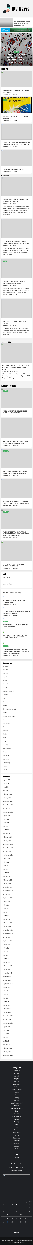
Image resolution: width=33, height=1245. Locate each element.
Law (4, 720)
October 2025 (7, 808)
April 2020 (6, 1041)
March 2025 (6, 834)
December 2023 (7, 887)
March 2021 (6, 1005)
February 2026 (7, 794)
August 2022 (6, 944)
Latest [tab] (11, 593)
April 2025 (6, 830)
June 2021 (6, 994)
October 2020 (7, 1019)
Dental (5, 680)
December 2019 (7, 1055)
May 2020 (5, 1037)
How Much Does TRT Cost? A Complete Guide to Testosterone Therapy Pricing (16, 502)
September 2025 (8, 812)
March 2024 (6, 876)
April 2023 (6, 916)
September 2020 (8, 1023)
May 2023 (5, 912)
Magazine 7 (12, 1242)
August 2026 (6, 780)
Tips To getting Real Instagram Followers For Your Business (14, 282)
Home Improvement (9, 709)
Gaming (16, 51)
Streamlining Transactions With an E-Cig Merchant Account (16, 201)
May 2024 (5, 869)
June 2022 (6, 951)
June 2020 (6, 1034)
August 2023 (6, 901)
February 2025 (7, 837)
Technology (6, 763)
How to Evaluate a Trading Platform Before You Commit (15, 626)
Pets (4, 741)
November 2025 (8, 805)
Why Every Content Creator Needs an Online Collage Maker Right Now (22, 23)
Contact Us (9, 1164)
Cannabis (5, 673)
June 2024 (6, 866)
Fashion (5, 688)
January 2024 (7, 884)
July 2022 (6, 948)
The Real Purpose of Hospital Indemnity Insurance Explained (16, 612)
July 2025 (6, 819)
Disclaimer (11, 1167)
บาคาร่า (16, 1158)
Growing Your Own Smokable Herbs (13, 169)
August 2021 (6, 987)
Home (16, 1164)
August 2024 (6, 858)
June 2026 (6, 787)
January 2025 (7, 841)
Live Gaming (6, 723)
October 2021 (7, 980)
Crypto (5, 621)
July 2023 (6, 905)
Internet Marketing (9, 716)
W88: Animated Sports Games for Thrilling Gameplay (14, 601)
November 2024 (8, 848)
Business (5, 670)
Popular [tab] (5, 593)
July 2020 (6, 1030)
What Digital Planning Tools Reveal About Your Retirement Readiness (15, 472)
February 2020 (7, 1048)
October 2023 (7, 894)
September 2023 (8, 898)
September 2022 (8, 941)
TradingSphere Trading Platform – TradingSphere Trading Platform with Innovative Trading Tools (16, 534)
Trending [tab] (17, 593)
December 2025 (7, 801)
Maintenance (7, 727)
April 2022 (6, 959)
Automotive (6, 666)
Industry (5, 713)
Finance (6, 451)
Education (6, 684)
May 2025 (5, 826)
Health (5, 705)
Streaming (6, 755)
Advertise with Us (16, 1171)
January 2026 (7, 798)
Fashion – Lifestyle (8, 691)
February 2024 (7, 880)
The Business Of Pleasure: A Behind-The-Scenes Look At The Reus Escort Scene (16, 242)
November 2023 (8, 891)
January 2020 (7, 1052)
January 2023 (7, 927)
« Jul (16, 1228)
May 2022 (5, 955)
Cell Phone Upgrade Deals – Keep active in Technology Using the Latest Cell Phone (15, 367)
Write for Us (19, 1167)
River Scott (14, 62)
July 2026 (6, 783)
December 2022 (7, 930)
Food (4, 698)
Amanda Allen (8, 120)
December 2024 (7, 844)
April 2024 (6, 873)
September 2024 (8, 855)
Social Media (7, 748)
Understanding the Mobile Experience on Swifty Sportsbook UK (17, 57)
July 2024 (6, 862)
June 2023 (6, 909)
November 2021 (8, 977)
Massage (5, 730)
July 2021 (6, 991)
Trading (5, 766)
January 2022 (7, 969)
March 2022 (6, 962)
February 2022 (7, 966)
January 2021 (7, 1012)
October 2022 (7, 937)
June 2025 (6, 823)
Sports (5, 752)
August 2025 (6, 816)
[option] (16, 22)
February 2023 (7, 923)
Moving (5, 734)
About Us (22, 1164)
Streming (6, 759)
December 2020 (7, 1016)
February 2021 (7, 1009)
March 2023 (6, 919)
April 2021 (6, 1002)
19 (12, 1218)
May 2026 (5, 791)
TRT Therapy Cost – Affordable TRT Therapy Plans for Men (15, 565)
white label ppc (7, 584)
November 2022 (8, 934)
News (5, 100)
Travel (5, 770)
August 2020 (6, 1027)
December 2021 (7, 973)
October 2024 (7, 851)
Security (5, 745)
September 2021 (8, 984)
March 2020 (6, 1044)
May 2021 (5, 998)
